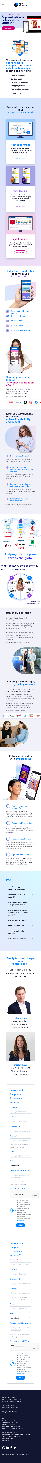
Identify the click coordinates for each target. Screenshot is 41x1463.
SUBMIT (20, 1225)
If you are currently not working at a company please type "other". (19, 1146)
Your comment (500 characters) (20, 1170)
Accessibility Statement (11, 1437)
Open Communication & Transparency (16, 1435)
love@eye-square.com (20, 1074)
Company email (15, 1126)
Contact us (8, 28)
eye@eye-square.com (10, 1412)
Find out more (20, 158)
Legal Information (9, 1433)
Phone (12, 1151)
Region (12, 1161)
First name (13, 1107)
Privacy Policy (7, 1439)
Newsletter (7, 1441)
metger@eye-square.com (20, 1027)
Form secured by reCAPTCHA (19, 1188)
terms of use (21, 1220)
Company (13, 1136)
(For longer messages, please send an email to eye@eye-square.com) (20, 1183)
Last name (13, 1117)
